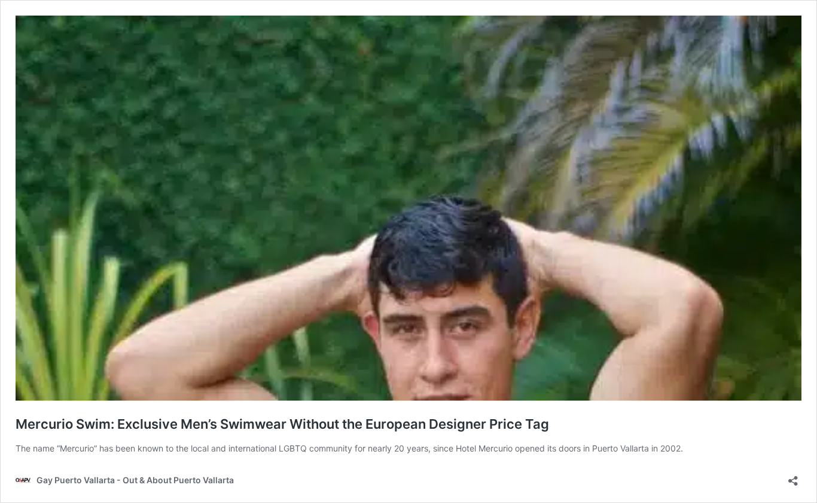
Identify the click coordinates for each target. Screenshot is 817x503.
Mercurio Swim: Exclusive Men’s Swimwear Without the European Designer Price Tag (282, 424)
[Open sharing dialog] (793, 477)
